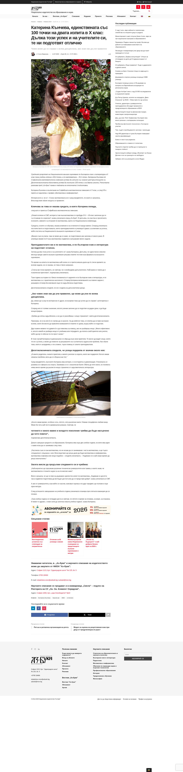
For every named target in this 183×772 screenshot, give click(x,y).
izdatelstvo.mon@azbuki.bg (47, 580)
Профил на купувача (145, 699)
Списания (76, 16)
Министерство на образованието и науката (68, 2)
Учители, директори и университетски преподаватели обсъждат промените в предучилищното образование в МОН (128, 106)
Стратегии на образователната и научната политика (105, 654)
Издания (87, 16)
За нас (44, 16)
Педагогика (97, 660)
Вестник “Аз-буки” (69, 682)
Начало (35, 16)
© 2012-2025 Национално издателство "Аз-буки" (45, 699)
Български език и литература (104, 658)
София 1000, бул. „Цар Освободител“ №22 (53, 593)
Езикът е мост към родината (125, 139)
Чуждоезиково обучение (102, 676)
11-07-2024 (55, 54)
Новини (39, 21)
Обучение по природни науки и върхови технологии (104, 667)
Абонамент (121, 16)
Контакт (133, 16)
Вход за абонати (68, 658)
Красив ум (56, 598)
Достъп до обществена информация (109, 699)
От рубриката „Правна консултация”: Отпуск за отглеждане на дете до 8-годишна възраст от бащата (131, 59)
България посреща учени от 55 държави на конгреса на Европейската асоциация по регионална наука (130, 85)
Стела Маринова (43, 54)
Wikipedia (89, 2)
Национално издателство (41, 2)
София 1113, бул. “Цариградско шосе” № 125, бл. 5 (56, 570)
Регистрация (148, 2)
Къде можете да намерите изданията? (72, 654)
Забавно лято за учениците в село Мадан (129, 159)
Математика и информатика (103, 663)
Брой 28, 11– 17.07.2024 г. (61, 21)
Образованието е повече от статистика (128, 143)
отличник (70, 598)
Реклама (109, 16)
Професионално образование (104, 670)
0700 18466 (43, 575)
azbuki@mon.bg (65, 580)
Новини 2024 (47, 21)
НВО (63, 598)
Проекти (98, 16)
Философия (97, 679)
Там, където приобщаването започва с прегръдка (132, 130)
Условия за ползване (129, 699)
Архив (64, 687)
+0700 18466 (35, 675)
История (96, 673)
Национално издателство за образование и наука (52, 12)
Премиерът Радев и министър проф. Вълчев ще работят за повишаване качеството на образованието (132, 44)
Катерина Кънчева (44, 598)
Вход (139, 2)
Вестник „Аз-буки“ (60, 16)
